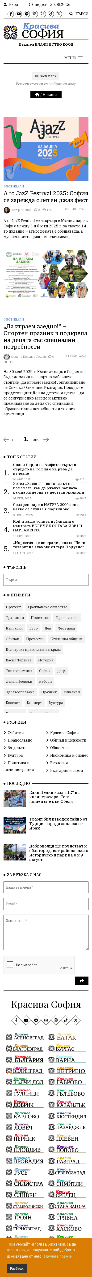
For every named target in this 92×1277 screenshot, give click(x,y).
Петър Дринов (21, 210)
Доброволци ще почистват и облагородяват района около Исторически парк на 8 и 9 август (58, 853)
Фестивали (14, 186)
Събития (16, 732)
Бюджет (13, 702)
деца (61, 671)
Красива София (64, 732)
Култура (56, 702)
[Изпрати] (81, 981)
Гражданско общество (47, 607)
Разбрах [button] (17, 1268)
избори (45, 681)
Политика (40, 617)
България (14, 628)
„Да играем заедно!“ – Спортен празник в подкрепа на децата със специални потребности (45, 336)
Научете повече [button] (58, 1256)
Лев (48, 628)
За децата (17, 747)
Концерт (34, 702)
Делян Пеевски (19, 681)
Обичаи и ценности (68, 740)
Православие (67, 617)
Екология (59, 762)
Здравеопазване (20, 692)
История (46, 660)
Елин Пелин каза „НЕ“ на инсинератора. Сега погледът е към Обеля (54, 797)
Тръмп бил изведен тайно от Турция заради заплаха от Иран (58, 823)
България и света (66, 770)
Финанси (72, 692)
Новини (50, 94)
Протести (35, 639)
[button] (73, 58)
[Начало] (37, 94)
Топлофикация (19, 671)
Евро (33, 628)
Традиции (15, 617)
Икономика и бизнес (69, 755)
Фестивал (66, 628)
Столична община (66, 639)
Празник (49, 692)
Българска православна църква (33, 649)
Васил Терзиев (18, 660)
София (44, 671)
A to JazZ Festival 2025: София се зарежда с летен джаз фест (46, 196)
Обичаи (12, 639)
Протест (13, 607)
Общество (59, 747)
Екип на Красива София (28, 357)
